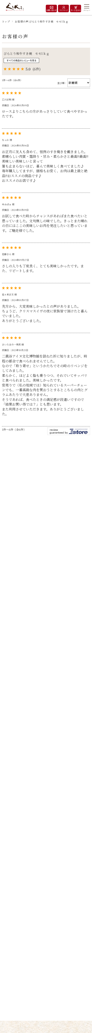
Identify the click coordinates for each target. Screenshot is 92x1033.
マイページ (63, 10)
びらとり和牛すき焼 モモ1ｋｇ (26, 53)
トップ (6, 21)
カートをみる (75, 10)
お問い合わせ (51, 10)
